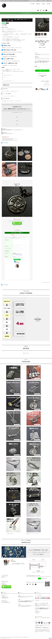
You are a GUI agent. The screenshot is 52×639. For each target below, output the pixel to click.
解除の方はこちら (44, 578)
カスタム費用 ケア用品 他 (9, 533)
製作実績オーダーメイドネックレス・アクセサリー (33, 533)
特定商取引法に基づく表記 (47, 84)
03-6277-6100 (3, 583)
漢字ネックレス (13, 15)
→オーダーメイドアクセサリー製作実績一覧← (38, 554)
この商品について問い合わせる (46, 282)
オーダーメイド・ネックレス (7, 15)
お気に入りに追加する (42, 73)
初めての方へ (49, 0)
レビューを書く (26, 353)
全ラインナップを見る (5, 142)
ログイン (45, 0)
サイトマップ (39, 0)
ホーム (2, 15)
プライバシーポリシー (4, 582)
